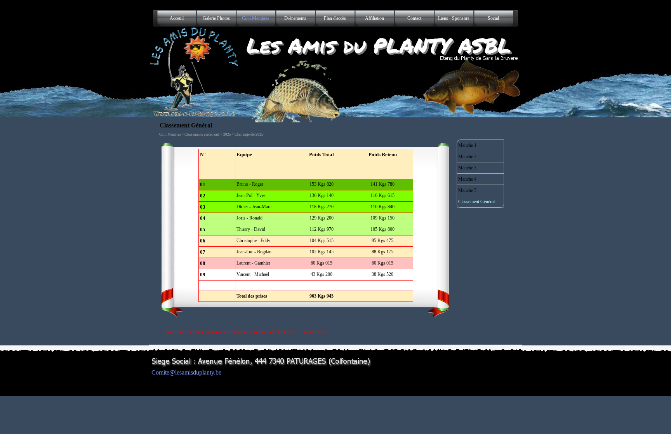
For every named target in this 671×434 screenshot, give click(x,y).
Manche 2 (467, 156)
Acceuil (177, 18)
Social (493, 18)
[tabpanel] (306, 225)
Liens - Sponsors (453, 18)
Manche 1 (467, 145)
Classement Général (476, 201)
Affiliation (374, 18)
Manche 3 (467, 168)
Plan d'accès (335, 18)
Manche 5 (467, 190)
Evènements (295, 18)
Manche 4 (467, 179)
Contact (414, 18)
